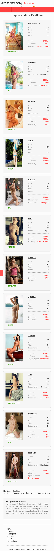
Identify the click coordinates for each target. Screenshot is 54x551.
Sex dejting (11, 534)
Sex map (10, 536)
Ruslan (31, 179)
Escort (9, 538)
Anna (30, 140)
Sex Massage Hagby (42, 493)
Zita (30, 374)
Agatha (32, 62)
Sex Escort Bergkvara (13, 493)
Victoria (32, 257)
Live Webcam (12, 541)
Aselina (31, 335)
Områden (11, 531)
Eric (30, 218)
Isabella (32, 453)
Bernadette (34, 23)
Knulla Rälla (27, 493)
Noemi (31, 101)
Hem (9, 529)
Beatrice (32, 414)
